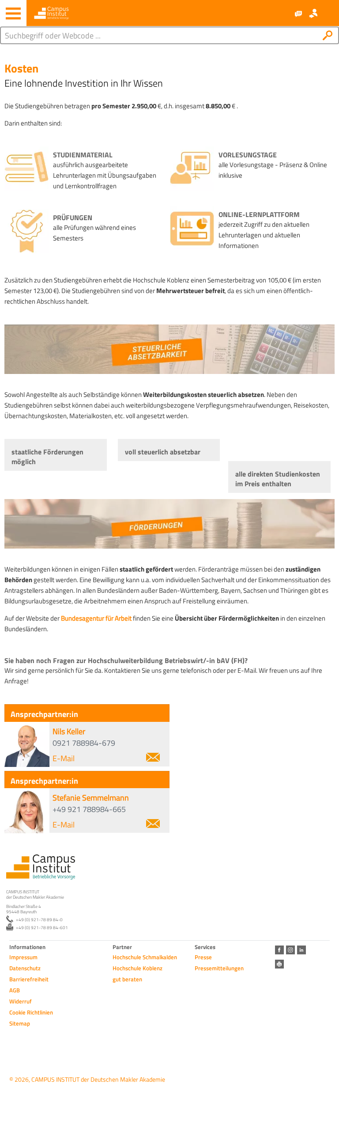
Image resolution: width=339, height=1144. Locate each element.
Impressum (23, 957)
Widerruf (20, 1001)
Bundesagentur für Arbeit (96, 618)
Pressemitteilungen (219, 968)
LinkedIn (301, 950)
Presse (203, 957)
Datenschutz (25, 968)
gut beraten (127, 979)
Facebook (279, 950)
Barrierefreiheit (29, 979)
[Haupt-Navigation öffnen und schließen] (13, 13)
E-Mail (64, 758)
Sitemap (19, 1023)
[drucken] (279, 964)
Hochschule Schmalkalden (145, 957)
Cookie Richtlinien (31, 1012)
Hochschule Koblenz (137, 968)
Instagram (290, 950)
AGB (14, 990)
